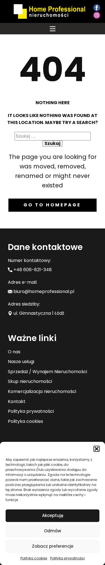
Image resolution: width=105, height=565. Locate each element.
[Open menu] (52, 29)
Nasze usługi (21, 361)
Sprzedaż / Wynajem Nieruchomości (47, 371)
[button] (96, 449)
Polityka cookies (33, 558)
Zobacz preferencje (52, 546)
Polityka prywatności (67, 558)
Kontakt (16, 401)
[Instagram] (96, 15)
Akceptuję (52, 515)
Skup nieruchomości (30, 381)
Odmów (52, 531)
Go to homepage (52, 205)
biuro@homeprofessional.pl (43, 292)
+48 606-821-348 (32, 270)
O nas (14, 352)
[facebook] (96, 7)
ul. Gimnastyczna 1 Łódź (38, 313)
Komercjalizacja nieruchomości (42, 391)
